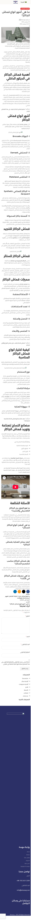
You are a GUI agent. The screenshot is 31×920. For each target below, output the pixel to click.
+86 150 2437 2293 (23, 880)
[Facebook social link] (28, 591)
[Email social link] (19, 591)
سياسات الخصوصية (25, 866)
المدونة (28, 860)
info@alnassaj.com (23, 890)
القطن (28, 396)
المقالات (26, 693)
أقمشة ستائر (25, 681)
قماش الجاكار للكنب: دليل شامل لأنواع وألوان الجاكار (15, 344)
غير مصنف (25, 696)
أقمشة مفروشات (25, 9)
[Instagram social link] (14, 909)
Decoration (25, 678)
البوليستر (27, 200)
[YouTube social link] (12, 909)
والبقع (15, 237)
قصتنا (28, 852)
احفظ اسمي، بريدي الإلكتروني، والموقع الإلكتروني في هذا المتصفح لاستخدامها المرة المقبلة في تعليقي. (15, 663)
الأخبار (26, 687)
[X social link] (23, 591)
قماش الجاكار (23, 124)
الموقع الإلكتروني (25, 652)
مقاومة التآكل (26, 237)
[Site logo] (15, 2)
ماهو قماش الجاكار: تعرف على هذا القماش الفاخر (15, 110)
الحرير (23, 396)
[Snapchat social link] (7, 909)
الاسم (28, 637)
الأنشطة (26, 690)
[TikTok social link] (5, 909)
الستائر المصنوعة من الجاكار (18, 261)
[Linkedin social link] (15, 591)
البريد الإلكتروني (25, 644)
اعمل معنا (27, 863)
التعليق (27, 616)
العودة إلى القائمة (25, 600)
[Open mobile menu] (29, 2)
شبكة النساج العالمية (17, 458)
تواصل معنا (27, 857)
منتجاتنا (28, 855)
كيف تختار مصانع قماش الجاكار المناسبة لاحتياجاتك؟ (17, 419)
